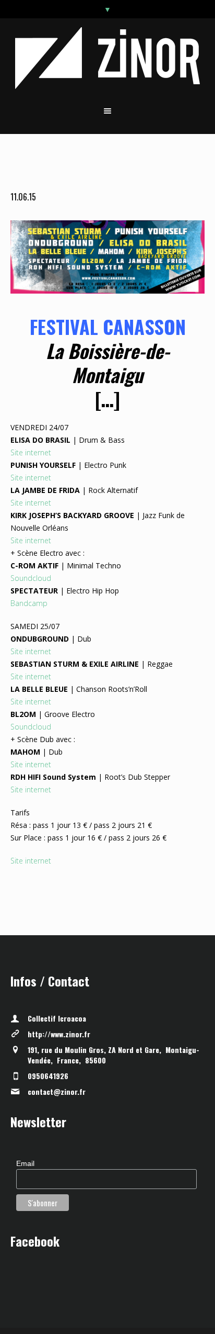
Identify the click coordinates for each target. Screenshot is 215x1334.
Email (25, 1163)
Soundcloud (30, 578)
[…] (107, 398)
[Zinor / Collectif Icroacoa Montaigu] (107, 58)
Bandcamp (28, 603)
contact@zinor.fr (57, 1091)
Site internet (30, 452)
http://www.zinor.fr (59, 1033)
